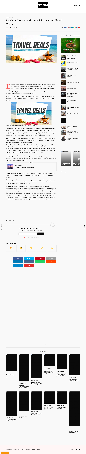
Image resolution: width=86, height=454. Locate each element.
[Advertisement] (31, 75)
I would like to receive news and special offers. (32, 237)
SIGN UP (40, 233)
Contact (33, 449)
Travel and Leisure (9, 17)
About (38, 449)
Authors (28, 449)
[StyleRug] (43, 5)
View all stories (77, 149)
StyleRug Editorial (14, 27)
